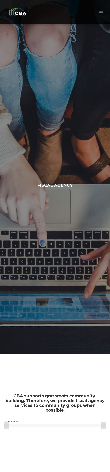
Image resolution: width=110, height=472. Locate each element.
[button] (6, 425)
